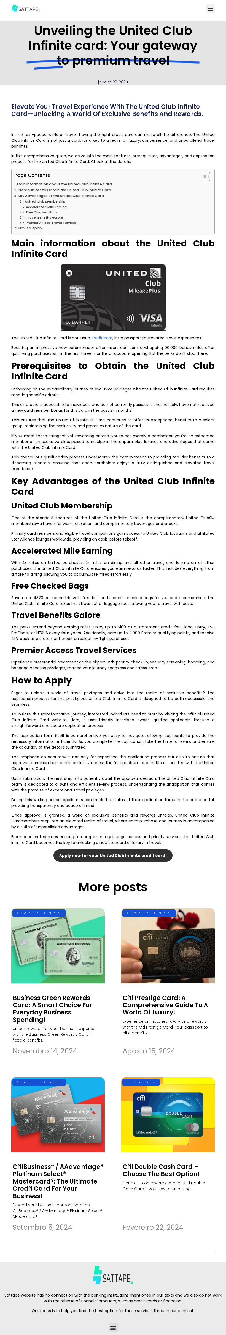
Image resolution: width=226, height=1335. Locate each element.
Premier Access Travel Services (51, 223)
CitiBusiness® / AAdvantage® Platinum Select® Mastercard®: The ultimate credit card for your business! (58, 1181)
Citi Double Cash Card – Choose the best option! (161, 1170)
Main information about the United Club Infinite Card (64, 184)
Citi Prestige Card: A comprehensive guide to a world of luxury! (165, 1005)
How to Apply (30, 228)
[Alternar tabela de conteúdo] (203, 176)
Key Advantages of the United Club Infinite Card (61, 195)
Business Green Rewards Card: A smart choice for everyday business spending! (52, 1009)
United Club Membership (45, 201)
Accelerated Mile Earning (46, 207)
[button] (210, 8)
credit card (101, 338)
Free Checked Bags (41, 212)
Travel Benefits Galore (44, 217)
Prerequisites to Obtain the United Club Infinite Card (64, 190)
